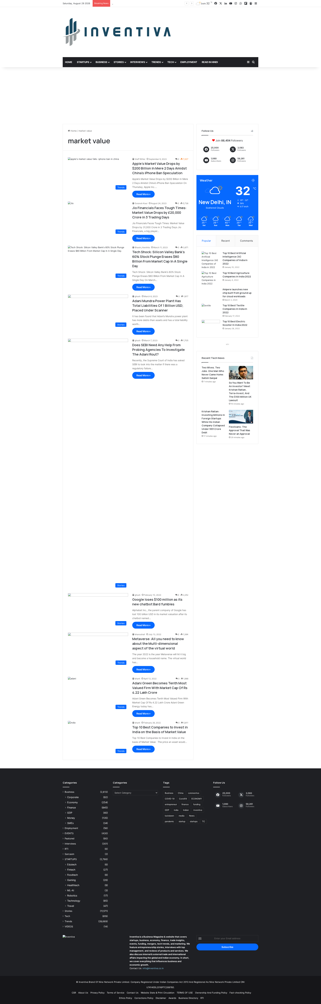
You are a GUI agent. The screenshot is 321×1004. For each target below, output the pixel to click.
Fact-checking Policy (240, 992)
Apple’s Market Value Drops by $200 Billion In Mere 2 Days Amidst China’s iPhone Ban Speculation (159, 168)
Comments (246, 240)
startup (182, 821)
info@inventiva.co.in (153, 968)
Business (101, 62)
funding (196, 804)
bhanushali (140, 634)
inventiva (197, 810)
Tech (170, 62)
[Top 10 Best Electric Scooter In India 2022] (211, 326)
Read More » (143, 194)
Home (68, 62)
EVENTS (69, 833)
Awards (172, 998)
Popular (206, 240)
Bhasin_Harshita (142, 247)
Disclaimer (161, 998)
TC (203, 821)
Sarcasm (69, 854)
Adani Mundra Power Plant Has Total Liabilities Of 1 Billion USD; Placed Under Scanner (157, 305)
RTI (66, 849)
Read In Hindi (210, 62)
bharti (137, 678)
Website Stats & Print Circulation (157, 992)
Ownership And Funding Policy (211, 992)
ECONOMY (196, 798)
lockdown (169, 815)
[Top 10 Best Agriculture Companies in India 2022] (211, 278)
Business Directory (188, 998)
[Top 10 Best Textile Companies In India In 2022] (211, 310)
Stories (119, 62)
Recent (225, 240)
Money (71, 817)
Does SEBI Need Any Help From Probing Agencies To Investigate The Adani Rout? (158, 350)
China (180, 793)
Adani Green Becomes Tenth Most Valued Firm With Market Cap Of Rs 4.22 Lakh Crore (159, 688)
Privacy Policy (97, 992)
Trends (156, 62)
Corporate (73, 797)
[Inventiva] (117, 32)
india (176, 810)
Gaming (71, 880)
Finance (71, 807)
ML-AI (70, 890)
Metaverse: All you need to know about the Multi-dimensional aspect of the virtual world (158, 643)
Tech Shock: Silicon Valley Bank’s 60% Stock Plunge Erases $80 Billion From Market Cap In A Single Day (159, 259)
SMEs (70, 823)
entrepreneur (171, 804)
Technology (73, 900)
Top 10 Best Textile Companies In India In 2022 (235, 309)
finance (185, 804)
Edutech (71, 864)
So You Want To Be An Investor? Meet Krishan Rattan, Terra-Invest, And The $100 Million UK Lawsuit (164, 3)
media (181, 815)
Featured (69, 838)
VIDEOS (69, 926)
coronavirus (193, 793)
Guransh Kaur (141, 203)
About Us (83, 992)
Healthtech (73, 885)
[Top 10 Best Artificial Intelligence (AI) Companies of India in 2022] (211, 260)
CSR (74, 992)
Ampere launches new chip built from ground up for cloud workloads (237, 293)
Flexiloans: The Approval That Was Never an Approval (239, 430)
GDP (69, 812)
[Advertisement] (160, 95)
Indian (186, 810)
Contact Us (132, 992)
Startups (83, 62)
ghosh (137, 296)
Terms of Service (115, 992)
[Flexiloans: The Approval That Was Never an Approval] (241, 417)
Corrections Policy (143, 998)
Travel (70, 905)
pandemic (169, 821)
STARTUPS (71, 859)
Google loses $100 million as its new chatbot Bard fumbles (157, 601)
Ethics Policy (125, 998)
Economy (72, 802)
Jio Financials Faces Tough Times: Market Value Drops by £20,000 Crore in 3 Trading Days (159, 212)
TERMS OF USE (185, 992)
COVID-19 (169, 798)
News (191, 815)
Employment (188, 62)
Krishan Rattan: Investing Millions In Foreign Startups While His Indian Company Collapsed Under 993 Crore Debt (213, 422)
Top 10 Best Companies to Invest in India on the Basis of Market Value (160, 729)
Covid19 (183, 798)
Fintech (71, 869)
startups (193, 821)
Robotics (72, 895)
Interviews (137, 62)
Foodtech (72, 874)
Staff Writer (140, 159)
